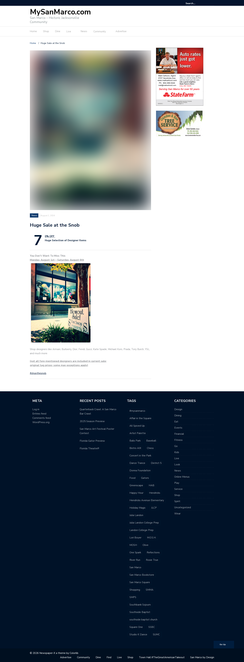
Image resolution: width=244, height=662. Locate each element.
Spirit (177, 501)
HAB (151, 485)
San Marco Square (139, 582)
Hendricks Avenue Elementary (146, 500)
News (84, 31)
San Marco (135, 567)
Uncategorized (182, 507)
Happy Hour (136, 493)
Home (33, 31)
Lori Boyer (135, 537)
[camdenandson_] (179, 123)
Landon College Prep (141, 530)
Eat (176, 421)
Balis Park (135, 440)
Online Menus (182, 476)
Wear (177, 513)
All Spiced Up (137, 425)
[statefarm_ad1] (179, 76)
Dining (177, 415)
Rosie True (152, 560)
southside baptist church (143, 619)
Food (132, 478)
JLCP (154, 507)
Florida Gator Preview (92, 440)
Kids (176, 452)
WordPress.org (40, 422)
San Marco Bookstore (141, 575)
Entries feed (39, 413)
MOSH (133, 545)
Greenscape (136, 485)
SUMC (156, 634)
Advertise (121, 31)
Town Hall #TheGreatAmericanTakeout (162, 657)
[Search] (212, 3)
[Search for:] (195, 3)
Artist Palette (137, 433)
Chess (150, 448)
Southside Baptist (139, 612)
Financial (179, 434)
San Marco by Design (202, 657)
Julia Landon (136, 515)
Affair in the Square (140, 418)
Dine (57, 31)
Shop (46, 31)
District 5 (156, 463)
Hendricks (154, 493)
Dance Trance (137, 463)
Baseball (151, 440)
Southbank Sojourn (140, 604)
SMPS (132, 597)
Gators (145, 478)
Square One (136, 627)
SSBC (151, 627)
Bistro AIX (135, 448)
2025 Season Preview (92, 421)
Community (99, 31)
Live (68, 31)
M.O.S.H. (151, 537)
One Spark (135, 552)
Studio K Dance (138, 634)
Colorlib (74, 653)
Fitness (178, 440)
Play (176, 483)
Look (177, 464)
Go (176, 446)
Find (109, 657)
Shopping (134, 589)
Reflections (153, 552)
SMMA (149, 589)
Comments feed (41, 418)
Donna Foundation (140, 470)
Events (178, 427)
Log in (35, 409)
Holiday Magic (137, 507)
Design (178, 409)
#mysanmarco (137, 411)
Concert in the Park (140, 455)
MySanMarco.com (60, 12)
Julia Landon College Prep (144, 522)
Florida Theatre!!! (89, 448)
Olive (145, 545)
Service (178, 489)
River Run (134, 560)
